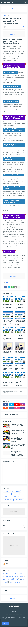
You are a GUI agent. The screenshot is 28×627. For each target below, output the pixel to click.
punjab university (19, 499)
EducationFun (14, 523)
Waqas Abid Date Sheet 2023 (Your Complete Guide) (19, 337)
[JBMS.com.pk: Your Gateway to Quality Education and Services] (20, 315)
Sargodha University (14, 581)
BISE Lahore (7, 494)
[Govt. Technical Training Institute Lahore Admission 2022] (20, 360)
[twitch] (22, 408)
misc (8, 15)
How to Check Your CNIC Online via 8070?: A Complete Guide (8, 322)
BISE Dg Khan (20, 576)
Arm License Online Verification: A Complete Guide (8, 306)
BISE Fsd (9, 575)
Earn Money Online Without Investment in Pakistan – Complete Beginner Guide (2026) (17, 453)
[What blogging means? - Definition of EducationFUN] (20, 376)
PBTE (8, 579)
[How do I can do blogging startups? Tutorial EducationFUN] (8, 376)
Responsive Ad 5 (14, 473)
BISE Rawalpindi (17, 575)
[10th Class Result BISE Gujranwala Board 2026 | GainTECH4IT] (6, 426)
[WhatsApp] (12, 287)
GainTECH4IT (9, 2)
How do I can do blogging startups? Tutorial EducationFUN (8, 383)
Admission (6, 491)
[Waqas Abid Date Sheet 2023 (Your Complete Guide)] (20, 330)
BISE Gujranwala (16, 491)
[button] (2, 2)
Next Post (23, 397)
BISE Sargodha (16, 496)
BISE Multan (15, 494)
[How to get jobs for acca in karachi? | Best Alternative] (20, 346)
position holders (8, 499)
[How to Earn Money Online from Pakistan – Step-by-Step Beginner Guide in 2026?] (6, 445)
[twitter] (11, 404)
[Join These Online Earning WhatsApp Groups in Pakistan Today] (8, 360)
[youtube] (17, 404)
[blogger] (5, 408)
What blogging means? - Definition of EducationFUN (19, 383)
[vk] (11, 408)
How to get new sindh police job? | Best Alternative (7, 353)
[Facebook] (5, 287)
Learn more (12, 618)
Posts (6, 563)
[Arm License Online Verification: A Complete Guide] (8, 299)
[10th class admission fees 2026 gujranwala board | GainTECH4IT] (6, 432)
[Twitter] (9, 287)
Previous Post (5, 397)
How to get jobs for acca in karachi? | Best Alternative (20, 353)
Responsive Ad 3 (14, 276)
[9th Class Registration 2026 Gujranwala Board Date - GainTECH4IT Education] (6, 438)
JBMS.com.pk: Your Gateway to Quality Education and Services (20, 322)
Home (4, 15)
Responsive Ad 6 (14, 545)
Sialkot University (13, 582)
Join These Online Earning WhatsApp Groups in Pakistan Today (8, 367)
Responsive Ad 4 (14, 598)
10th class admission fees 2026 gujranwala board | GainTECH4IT (17, 432)
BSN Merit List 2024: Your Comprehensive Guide (7, 338)
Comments (8, 564)
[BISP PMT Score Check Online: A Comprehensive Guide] (20, 299)
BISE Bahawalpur (7, 578)
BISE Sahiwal (7, 496)
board (14, 525)
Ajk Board (15, 578)
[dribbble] (17, 408)
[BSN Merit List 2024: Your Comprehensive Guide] (8, 330)
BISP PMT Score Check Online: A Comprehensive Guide (19, 306)
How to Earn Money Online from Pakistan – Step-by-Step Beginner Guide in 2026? (18, 446)
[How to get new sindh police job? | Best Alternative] (8, 346)
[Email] (15, 287)
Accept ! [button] (6, 623)
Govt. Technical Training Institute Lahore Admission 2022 (19, 367)
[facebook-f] (5, 404)
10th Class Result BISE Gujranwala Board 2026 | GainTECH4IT (17, 426)
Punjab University (15, 579)
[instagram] (22, 404)
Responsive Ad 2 (14, 34)
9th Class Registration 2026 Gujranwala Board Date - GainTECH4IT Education (17, 439)
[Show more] (19, 287)
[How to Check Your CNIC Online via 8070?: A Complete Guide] (8, 315)
